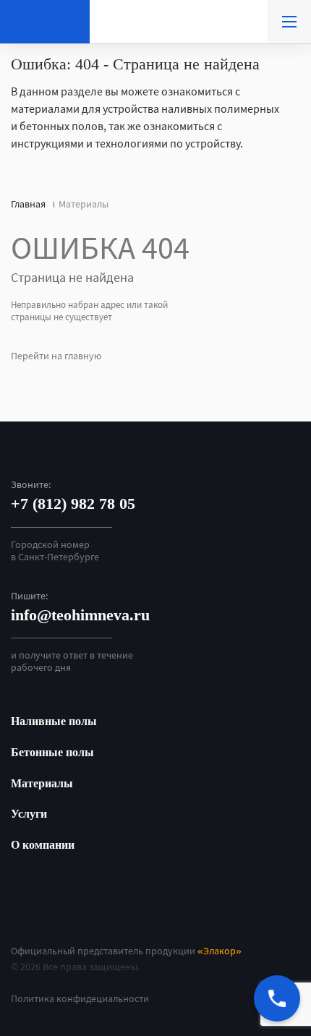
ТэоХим (45, 22)
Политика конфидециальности (80, 998)
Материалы (42, 783)
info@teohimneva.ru (80, 615)
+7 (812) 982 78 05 (73, 504)
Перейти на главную (56, 355)
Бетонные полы (52, 752)
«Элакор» (219, 950)
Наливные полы (54, 721)
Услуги (29, 814)
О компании (42, 845)
